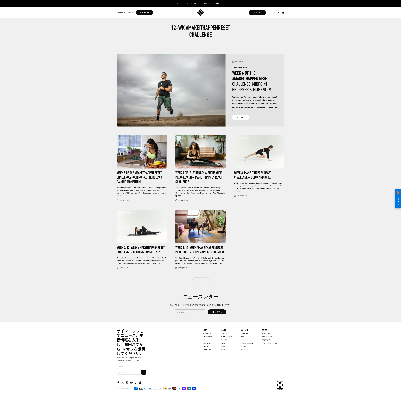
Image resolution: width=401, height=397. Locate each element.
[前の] (177, 3)
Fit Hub (223, 350)
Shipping (243, 350)
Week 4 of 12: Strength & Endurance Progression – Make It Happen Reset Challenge (198, 177)
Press (242, 337)
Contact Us (244, 333)
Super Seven (207, 343)
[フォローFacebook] (118, 382)
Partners (223, 343)
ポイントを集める (268, 337)
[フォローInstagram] (126, 382)
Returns (243, 346)
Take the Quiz (144, 13)
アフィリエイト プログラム (271, 343)
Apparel (205, 346)
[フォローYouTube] (131, 382)
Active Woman (207, 337)
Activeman (206, 340)
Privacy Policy (245, 340)
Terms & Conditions (247, 343)
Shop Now (257, 13)
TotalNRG (224, 340)
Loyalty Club (266, 333)
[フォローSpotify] (140, 382)
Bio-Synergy (207, 333)
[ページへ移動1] (195, 280)
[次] (223, 3)
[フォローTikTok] (135, 382)
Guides (223, 346)
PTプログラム (266, 340)
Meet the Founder (226, 337)
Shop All (120, 12)
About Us (224, 333)
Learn (129, 12)
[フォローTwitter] (122, 382)
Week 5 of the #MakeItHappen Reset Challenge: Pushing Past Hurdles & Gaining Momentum (139, 177)
